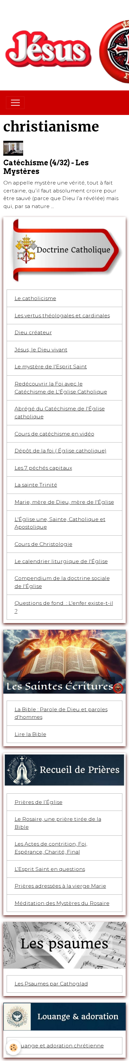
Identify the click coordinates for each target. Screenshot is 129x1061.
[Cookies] (13, 1047)
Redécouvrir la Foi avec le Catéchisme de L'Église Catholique (61, 388)
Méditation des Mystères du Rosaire (62, 903)
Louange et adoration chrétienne (59, 1045)
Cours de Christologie (43, 544)
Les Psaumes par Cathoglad (51, 984)
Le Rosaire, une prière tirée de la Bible (58, 823)
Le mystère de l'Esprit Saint (51, 366)
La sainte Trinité (36, 485)
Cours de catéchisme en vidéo (54, 434)
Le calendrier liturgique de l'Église (61, 561)
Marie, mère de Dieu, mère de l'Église (64, 502)
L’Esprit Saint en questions (50, 869)
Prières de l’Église (39, 802)
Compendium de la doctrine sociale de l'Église (62, 582)
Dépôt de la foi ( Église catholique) (61, 451)
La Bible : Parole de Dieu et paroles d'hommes (61, 713)
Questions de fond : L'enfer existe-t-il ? (64, 607)
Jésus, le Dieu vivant (41, 349)
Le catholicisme (35, 298)
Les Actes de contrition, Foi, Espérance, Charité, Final (51, 848)
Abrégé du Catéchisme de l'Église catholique (60, 412)
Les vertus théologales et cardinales (62, 315)
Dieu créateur (33, 332)
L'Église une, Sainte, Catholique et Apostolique (60, 523)
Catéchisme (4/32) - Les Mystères (46, 167)
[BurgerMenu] (15, 102)
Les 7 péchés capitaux (43, 468)
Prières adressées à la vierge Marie (60, 886)
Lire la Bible (30, 734)
